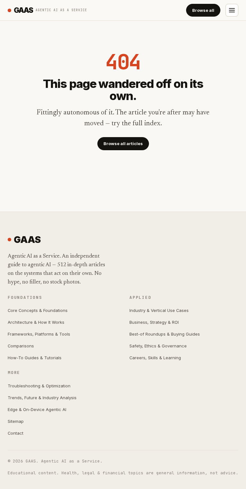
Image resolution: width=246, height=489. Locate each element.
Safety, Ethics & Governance (158, 345)
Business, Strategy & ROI (154, 322)
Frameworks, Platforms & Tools (39, 334)
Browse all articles (123, 143)
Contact (15, 433)
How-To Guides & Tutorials (35, 357)
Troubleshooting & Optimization (39, 385)
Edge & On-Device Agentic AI (37, 409)
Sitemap (16, 421)
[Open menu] (232, 10)
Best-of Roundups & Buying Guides (164, 334)
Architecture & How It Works (36, 322)
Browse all (203, 10)
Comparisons (21, 345)
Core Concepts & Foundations (38, 310)
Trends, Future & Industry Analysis (42, 397)
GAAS (50, 10)
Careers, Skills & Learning (155, 357)
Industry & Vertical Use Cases (159, 310)
